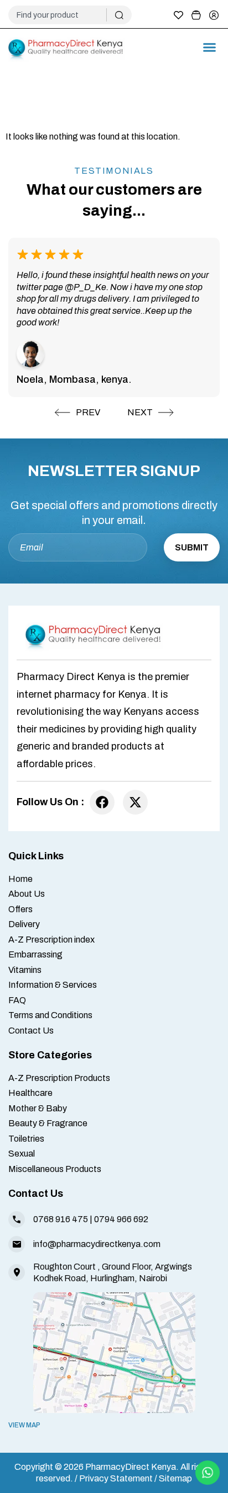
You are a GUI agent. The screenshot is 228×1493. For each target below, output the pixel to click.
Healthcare (30, 1093)
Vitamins (25, 970)
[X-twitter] (135, 802)
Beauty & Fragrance (47, 1123)
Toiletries (26, 1138)
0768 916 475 (60, 1219)
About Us (26, 893)
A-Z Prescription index (51, 939)
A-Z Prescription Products (59, 1078)
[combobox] (62, 15)
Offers (20, 909)
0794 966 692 (121, 1219)
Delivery (24, 924)
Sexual (21, 1153)
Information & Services (52, 984)
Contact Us (31, 1030)
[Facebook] (102, 802)
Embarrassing (35, 954)
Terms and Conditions (50, 1015)
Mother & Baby (37, 1108)
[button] (209, 47)
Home (20, 879)
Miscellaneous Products (54, 1169)
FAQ (17, 1000)
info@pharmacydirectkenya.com (96, 1244)
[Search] (119, 15)
